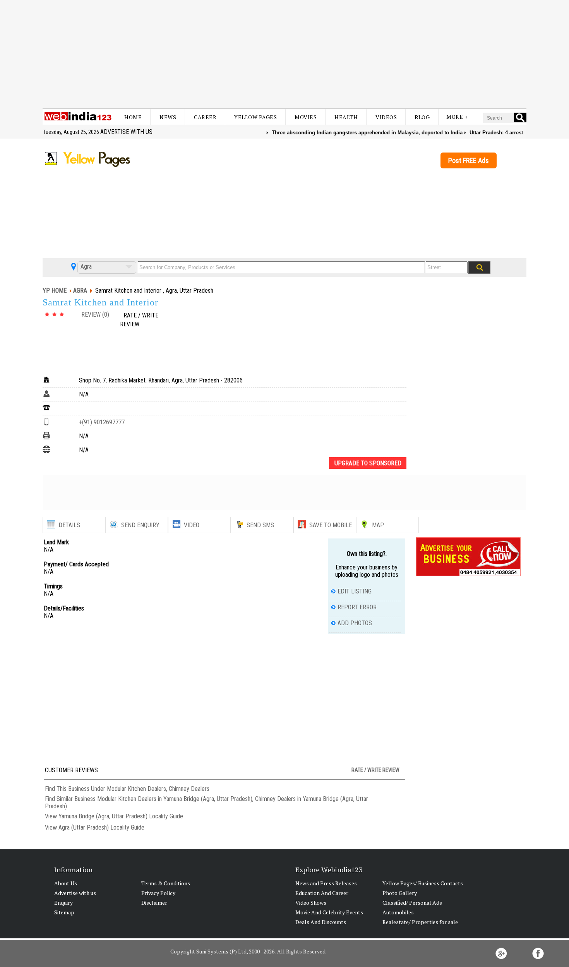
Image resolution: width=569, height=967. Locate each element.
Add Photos (355, 623)
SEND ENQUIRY (140, 525)
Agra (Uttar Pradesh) (83, 827)
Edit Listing (355, 591)
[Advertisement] (284, 54)
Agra (85, 266)
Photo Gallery (399, 893)
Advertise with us (126, 131)
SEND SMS (260, 525)
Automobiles (398, 912)
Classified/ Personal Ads (412, 902)
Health (346, 117)
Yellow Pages (255, 117)
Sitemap (64, 912)
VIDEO (191, 525)
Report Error (357, 607)
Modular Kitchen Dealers (136, 788)
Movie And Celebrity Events (329, 912)
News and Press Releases (326, 883)
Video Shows (310, 902)
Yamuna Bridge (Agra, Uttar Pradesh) (102, 816)
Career (205, 117)
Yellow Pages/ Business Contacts (422, 883)
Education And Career (321, 893)
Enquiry (63, 902)
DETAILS (69, 525)
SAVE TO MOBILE (330, 525)
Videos (386, 117)
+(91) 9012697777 (102, 422)
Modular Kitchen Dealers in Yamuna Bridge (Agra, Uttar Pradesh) (174, 798)
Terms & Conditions (165, 883)
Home (133, 117)
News (167, 117)
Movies (306, 117)
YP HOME (55, 290)
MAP (378, 525)
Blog (422, 117)
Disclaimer (154, 902)
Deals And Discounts (320, 922)
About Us (65, 883)
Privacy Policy (158, 893)
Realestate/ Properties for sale (420, 922)
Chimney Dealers (189, 788)
